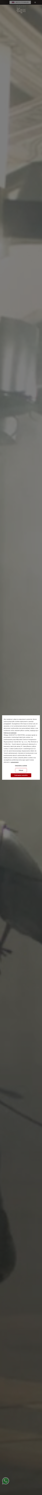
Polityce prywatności (10, 733)
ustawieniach (15, 762)
